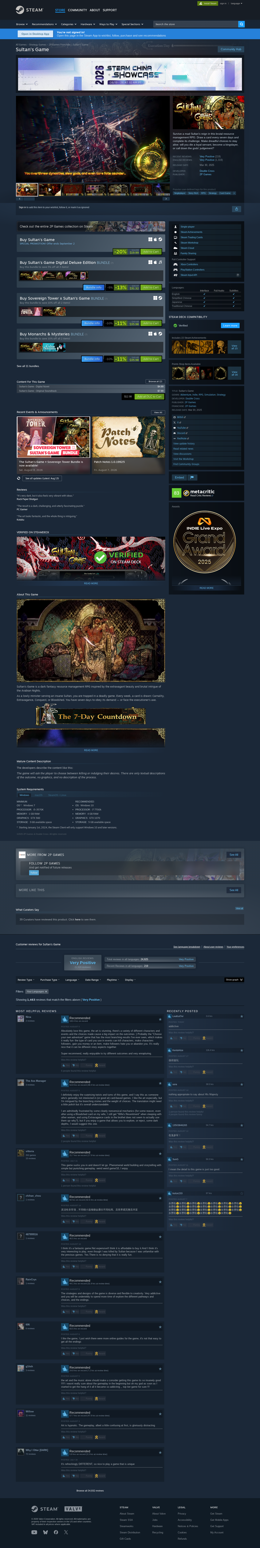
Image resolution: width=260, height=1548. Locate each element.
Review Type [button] (25, 979)
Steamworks (126, 1526)
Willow (30, 1411)
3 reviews (30, 1085)
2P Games (205, 174)
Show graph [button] (232, 979)
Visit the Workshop (183, 459)
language (235, 3)
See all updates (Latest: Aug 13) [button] (42, 478)
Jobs (155, 1520)
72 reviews (31, 1454)
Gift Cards (125, 1538)
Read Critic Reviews (200, 495)
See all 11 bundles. (28, 366)
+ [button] (234, 193)
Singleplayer (179, 193)
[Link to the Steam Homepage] (29, 13)
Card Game (225, 193)
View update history (184, 443)
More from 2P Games (45, 855)
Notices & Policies (188, 1526)
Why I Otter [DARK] (37, 1450)
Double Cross (207, 171)
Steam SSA (126, 1520)
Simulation (210, 394)
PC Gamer (22, 509)
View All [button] (158, 412)
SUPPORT (110, 10)
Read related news (183, 448)
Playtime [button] (112, 979)
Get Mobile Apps (219, 1520)
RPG (203, 193)
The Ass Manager (36, 1080)
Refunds (182, 1538)
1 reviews (30, 1200)
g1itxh (29, 1366)
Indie (195, 394)
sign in (223, 3)
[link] (126, 252)
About (95, 10)
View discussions (182, 453)
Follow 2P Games (44, 863)
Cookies (182, 1532)
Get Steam (216, 1513)
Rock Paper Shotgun (27, 499)
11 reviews (31, 1415)
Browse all (155, 381)
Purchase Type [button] (48, 979)
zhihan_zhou (33, 1195)
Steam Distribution (130, 1532)
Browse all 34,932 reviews (90, 1490)
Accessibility (185, 1520)
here (78, 919)
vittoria (30, 1151)
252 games (31, 1155)
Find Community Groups (186, 464)
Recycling (157, 1532)
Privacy (182, 1513)
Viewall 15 (234, 347)
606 (28, 1324)
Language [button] (71, 979)
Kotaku (20, 519)
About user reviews (213, 947)
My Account (216, 1532)
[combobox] (195, 24)
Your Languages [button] (35, 991)
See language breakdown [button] (186, 947)
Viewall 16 (235, 373)
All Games (21, 44)
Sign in (22, 207)
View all (239, 908)
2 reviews (30, 1021)
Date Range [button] (92, 979)
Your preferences (235, 947)
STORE (60, 10)
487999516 (32, 1234)
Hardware (157, 1526)
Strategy (213, 193)
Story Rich (193, 193)
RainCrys (31, 1279)
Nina (28, 1017)
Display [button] (129, 979)
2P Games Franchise (59, 44)
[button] (22, 24)
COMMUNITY (77, 10)
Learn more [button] (230, 325)
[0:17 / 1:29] (93, 139)
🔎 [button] (161, 541)
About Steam (127, 1513)
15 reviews (31, 1158)
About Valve (159, 1513)
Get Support (217, 1526)
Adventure (185, 394)
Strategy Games (37, 44)
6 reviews (30, 1328)
